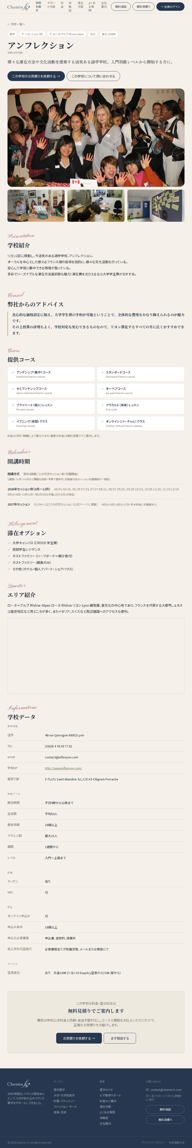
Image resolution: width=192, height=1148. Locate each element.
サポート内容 (52, 4)
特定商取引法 (177, 1142)
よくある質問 (92, 6)
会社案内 (104, 4)
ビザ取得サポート (110, 1095)
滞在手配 (80, 4)
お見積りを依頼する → (79, 1038)
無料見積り (143, 6)
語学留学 (59, 1090)
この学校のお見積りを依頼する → (36, 76)
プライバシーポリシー (153, 1142)
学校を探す (38, 6)
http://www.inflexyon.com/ (63, 768)
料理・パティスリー (64, 1101)
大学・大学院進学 (64, 1095)
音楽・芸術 (60, 1112)
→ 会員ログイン (170, 6)
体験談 (70, 6)
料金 (62, 4)
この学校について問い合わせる (93, 76)
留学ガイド (106, 1090)
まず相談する (120, 1038)
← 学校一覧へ (16, 24)
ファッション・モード (65, 1106)
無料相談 (120, 6)
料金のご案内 (108, 1101)
